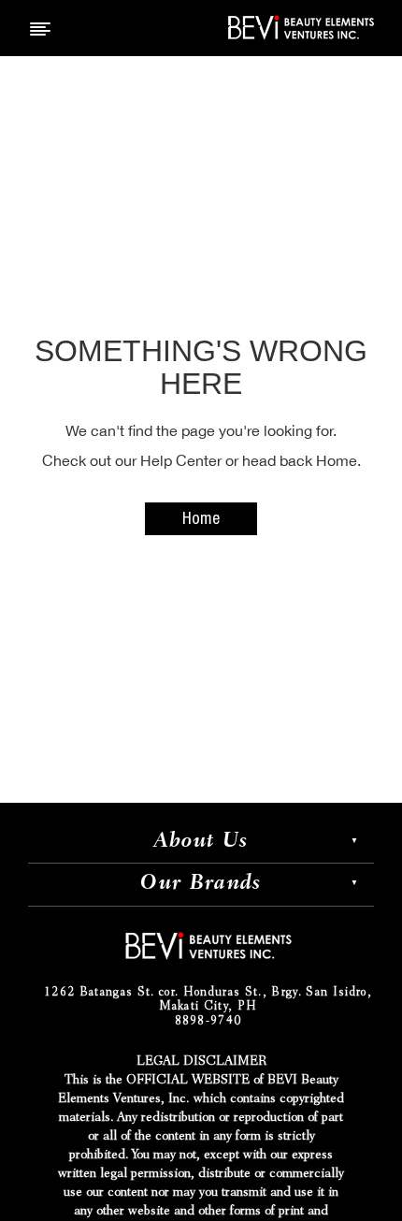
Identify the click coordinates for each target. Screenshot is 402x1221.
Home (201, 520)
